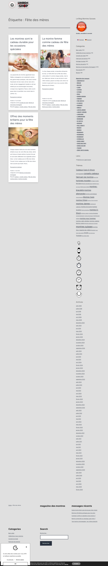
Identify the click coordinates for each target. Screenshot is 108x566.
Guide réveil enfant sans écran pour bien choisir (84, 510)
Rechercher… (43, 533)
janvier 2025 (79, 337)
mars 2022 (79, 424)
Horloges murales (80, 61)
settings (66, 564)
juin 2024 (78, 356)
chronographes (80, 173)
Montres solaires (80, 223)
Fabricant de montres (82, 58)
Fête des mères (32, 106)
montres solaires (94, 221)
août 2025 (78, 325)
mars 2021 (79, 453)
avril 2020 (78, 484)
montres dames (56, 106)
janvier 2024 (79, 368)
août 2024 (79, 351)
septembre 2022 (80, 407)
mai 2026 (78, 314)
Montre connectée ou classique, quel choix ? (83, 518)
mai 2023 (78, 390)
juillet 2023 (79, 385)
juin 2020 (78, 478)
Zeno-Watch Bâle (85, 235)
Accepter (76, 563)
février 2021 (79, 455)
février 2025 (79, 334)
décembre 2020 (80, 461)
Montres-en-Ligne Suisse (84, 159)
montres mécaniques (88, 215)
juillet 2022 (79, 413)
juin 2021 (78, 444)
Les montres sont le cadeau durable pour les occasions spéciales (22, 44)
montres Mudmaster (80, 215)
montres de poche (86, 207)
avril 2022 (78, 421)
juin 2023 (78, 387)
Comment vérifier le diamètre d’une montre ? (84, 515)
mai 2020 (78, 481)
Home (10, 505)
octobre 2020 (79, 467)
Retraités (93, 230)
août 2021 (78, 438)
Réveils (78, 72)
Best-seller (79, 50)
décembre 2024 (80, 339)
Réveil (96, 230)
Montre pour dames (47, 106)
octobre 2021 (79, 436)
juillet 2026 (79, 308)
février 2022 (79, 427)
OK (15, 564)
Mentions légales (20, 559)
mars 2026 (79, 320)
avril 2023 (78, 393)
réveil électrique (92, 233)
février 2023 (79, 399)
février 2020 (79, 489)
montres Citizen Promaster (93, 200)
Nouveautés (79, 70)
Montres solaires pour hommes (91, 223)
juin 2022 (78, 416)
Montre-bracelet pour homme (89, 183)
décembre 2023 (80, 371)
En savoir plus (10, 559)
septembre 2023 (80, 379)
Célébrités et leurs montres (83, 53)
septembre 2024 (80, 348)
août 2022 (78, 410)
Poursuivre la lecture (16, 97)
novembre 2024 (80, 342)
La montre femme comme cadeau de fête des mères (55, 42)
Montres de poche (81, 64)
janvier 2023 (79, 402)
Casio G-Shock (89, 170)
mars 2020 (79, 486)
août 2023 (79, 382)
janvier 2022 (79, 430)
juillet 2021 (79, 441)
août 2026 (79, 306)
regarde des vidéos (85, 230)
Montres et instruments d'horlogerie (85, 67)
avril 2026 (78, 317)
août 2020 (79, 472)
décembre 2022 (80, 404)
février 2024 (79, 365)
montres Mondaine (93, 213)
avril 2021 (78, 450)
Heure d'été (96, 177)
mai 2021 (78, 447)
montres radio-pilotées (82, 221)
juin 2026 (78, 311)
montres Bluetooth (79, 197)
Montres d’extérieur (85, 210)
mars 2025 (79, 331)
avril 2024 (78, 362)
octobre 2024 (79, 345)
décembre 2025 (80, 323)
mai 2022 (78, 419)
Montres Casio (88, 197)
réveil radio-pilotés (80, 233)
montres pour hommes (88, 218)
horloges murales (83, 180)
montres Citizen (81, 200)
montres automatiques (91, 194)
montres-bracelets (22, 178)
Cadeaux (16, 106)
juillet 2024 (79, 354)
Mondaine (79, 183)
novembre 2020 (80, 464)
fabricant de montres (84, 177)
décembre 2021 (80, 433)
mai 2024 (78, 359)
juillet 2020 (79, 475)
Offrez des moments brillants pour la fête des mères (21, 120)
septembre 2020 (80, 470)
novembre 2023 (80, 373)
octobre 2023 (79, 376)
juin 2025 (78, 328)
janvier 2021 (79, 458)
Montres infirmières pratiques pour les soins (83, 513)
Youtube (79, 235)
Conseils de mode (24, 102)
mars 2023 (79, 396)
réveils (86, 233)
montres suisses (84, 226)
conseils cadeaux (23, 106)
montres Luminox (85, 213)
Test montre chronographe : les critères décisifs (84, 521)
